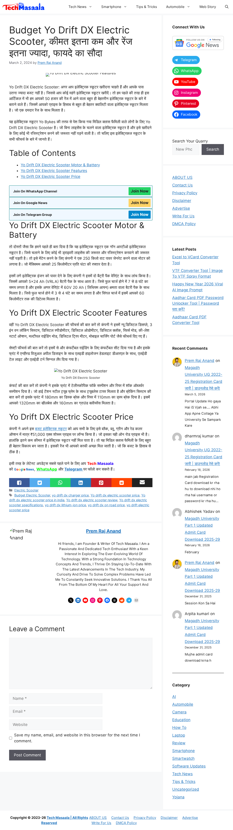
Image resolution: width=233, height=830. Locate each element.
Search (212, 149)
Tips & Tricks (146, 7)
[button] (226, 7)
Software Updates (189, 766)
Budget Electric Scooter (32, 495)
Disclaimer (181, 200)
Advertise (181, 208)
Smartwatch (183, 758)
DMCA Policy (184, 224)
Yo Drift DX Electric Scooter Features (54, 170)
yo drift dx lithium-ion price (65, 505)
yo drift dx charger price (70, 495)
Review (178, 743)
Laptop (178, 735)
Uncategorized (185, 789)
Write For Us (183, 216)
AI (174, 696)
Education (181, 720)
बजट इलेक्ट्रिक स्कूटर (51, 428)
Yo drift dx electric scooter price (115, 495)
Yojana (178, 797)
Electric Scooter (26, 490)
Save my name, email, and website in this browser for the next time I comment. (77, 738)
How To (179, 727)
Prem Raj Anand (103, 531)
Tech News (77, 7)
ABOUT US (182, 177)
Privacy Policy (184, 193)
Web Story (207, 7)
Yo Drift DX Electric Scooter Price (50, 176)
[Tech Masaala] (23, 7)
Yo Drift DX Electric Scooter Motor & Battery (60, 165)
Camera (179, 712)
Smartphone (111, 7)
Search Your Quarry (190, 141)
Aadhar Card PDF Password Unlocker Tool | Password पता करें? (198, 303)
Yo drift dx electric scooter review (91, 500)
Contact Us (182, 185)
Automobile (175, 7)
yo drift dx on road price (106, 505)
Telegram (73, 469)
